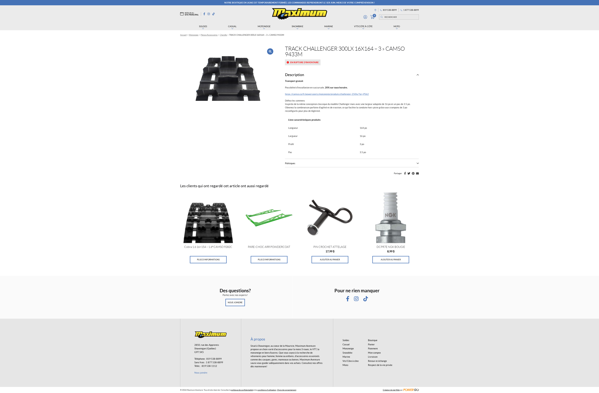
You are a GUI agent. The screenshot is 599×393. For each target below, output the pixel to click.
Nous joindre (235, 302)
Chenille (223, 35)
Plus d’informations (208, 259)
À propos (258, 339)
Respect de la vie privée (380, 365)
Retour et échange (377, 361)
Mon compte (374, 352)
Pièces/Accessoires (209, 35)
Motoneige (193, 35)
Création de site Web (391, 390)
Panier (371, 344)
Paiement (373, 348)
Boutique (372, 340)
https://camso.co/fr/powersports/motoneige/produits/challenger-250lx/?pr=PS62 (327, 94)
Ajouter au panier (330, 259)
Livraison (372, 356)
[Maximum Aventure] (299, 14)
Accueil (183, 35)
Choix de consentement (286, 390)
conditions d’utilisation (267, 390)
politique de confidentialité (242, 390)
